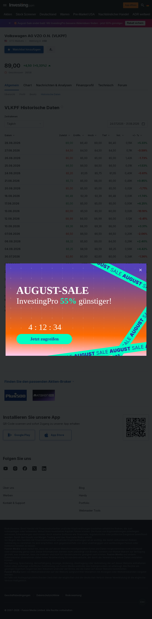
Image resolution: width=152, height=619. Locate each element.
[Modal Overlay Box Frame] (76, 309)
